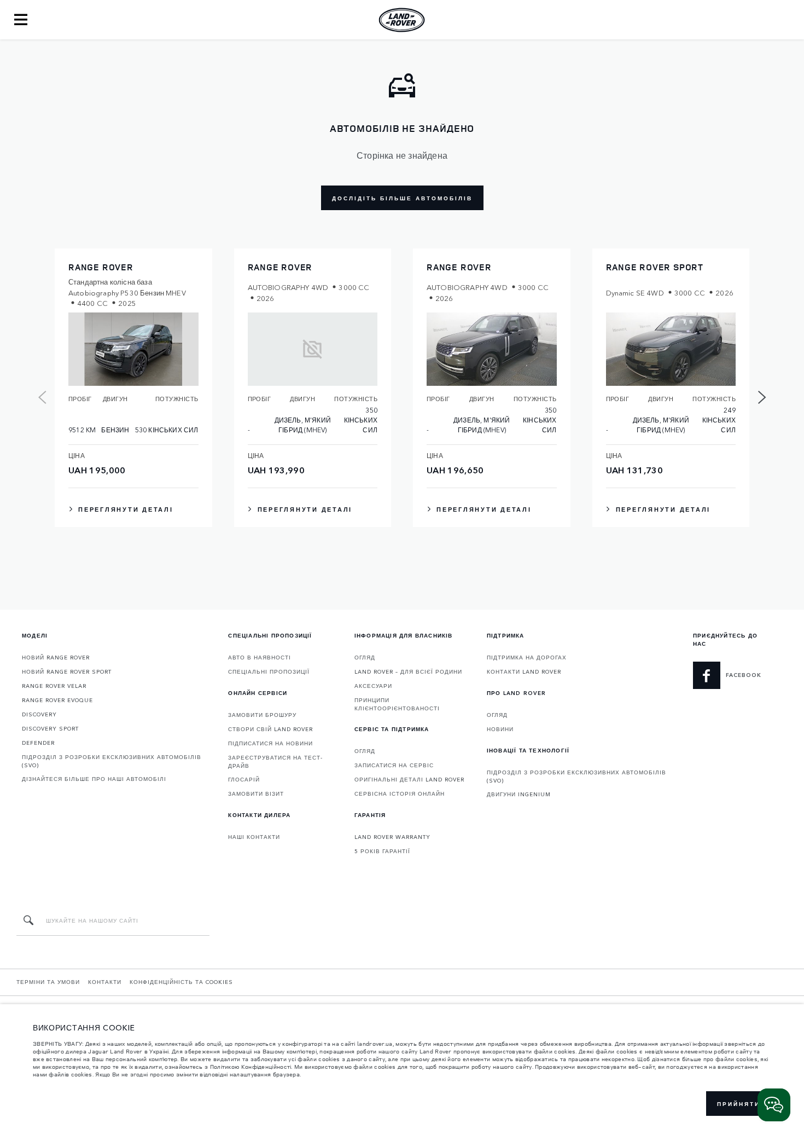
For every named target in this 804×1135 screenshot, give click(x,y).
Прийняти (738, 1104)
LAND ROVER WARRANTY (392, 837)
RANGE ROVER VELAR (54, 686)
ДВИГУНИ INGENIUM (519, 794)
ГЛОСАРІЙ (244, 779)
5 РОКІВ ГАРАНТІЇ (382, 851)
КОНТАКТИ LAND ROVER (524, 671)
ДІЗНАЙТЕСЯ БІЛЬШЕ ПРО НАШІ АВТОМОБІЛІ (94, 779)
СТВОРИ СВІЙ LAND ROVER (270, 729)
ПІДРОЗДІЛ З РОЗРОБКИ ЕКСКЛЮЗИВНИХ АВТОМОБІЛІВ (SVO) (111, 761)
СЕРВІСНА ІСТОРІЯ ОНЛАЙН (399, 793)
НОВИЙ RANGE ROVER (56, 657)
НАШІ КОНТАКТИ (254, 837)
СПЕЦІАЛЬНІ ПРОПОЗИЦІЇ (269, 671)
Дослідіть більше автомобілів (402, 198)
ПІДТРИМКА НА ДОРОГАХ (527, 657)
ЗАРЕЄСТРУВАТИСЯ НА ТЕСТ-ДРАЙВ (275, 761)
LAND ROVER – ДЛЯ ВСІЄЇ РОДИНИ (408, 671)
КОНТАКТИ (104, 982)
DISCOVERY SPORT (50, 728)
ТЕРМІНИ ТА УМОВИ (48, 982)
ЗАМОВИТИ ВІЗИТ (256, 793)
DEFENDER (38, 742)
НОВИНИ (500, 729)
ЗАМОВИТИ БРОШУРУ (262, 715)
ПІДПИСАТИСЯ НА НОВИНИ (270, 743)
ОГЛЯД (364, 657)
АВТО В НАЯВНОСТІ (259, 657)
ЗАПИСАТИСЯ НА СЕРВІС (394, 765)
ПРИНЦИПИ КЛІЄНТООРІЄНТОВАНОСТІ (397, 704)
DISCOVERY (39, 714)
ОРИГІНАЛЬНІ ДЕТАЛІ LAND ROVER (409, 779)
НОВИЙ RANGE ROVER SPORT (67, 671)
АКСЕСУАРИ (373, 686)
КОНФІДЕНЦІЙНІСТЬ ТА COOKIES (181, 982)
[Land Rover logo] (402, 19)
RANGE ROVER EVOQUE (57, 700)
